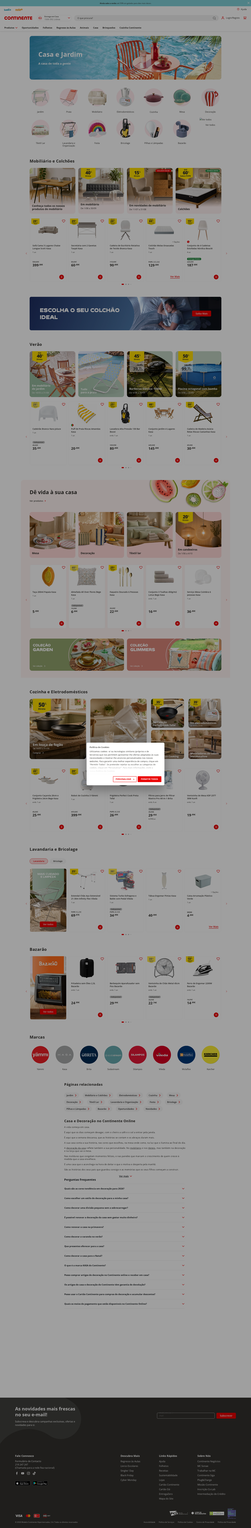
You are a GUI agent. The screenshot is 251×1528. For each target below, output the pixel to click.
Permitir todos (149, 779)
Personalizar (123, 779)
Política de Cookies (105, 771)
